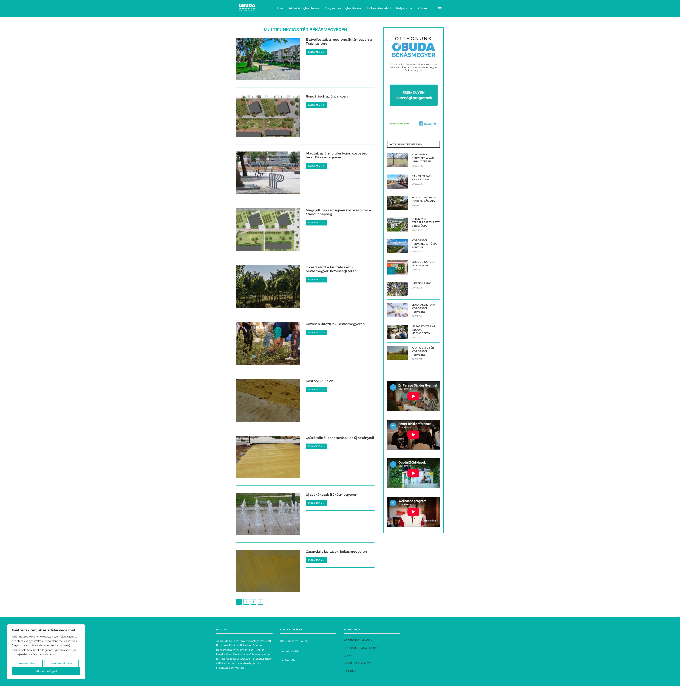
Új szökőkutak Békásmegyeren (331, 495)
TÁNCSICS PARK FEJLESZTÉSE (422, 178)
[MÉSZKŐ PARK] (397, 289)
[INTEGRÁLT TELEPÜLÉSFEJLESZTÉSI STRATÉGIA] (397, 224)
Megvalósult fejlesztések (343, 8)
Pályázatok (404, 8)
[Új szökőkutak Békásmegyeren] (268, 514)
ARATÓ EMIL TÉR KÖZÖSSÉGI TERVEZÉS (423, 351)
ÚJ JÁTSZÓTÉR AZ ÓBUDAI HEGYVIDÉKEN (423, 330)
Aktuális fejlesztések (304, 8)
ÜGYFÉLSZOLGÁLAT (357, 663)
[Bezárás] (82, 626)
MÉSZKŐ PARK (421, 283)
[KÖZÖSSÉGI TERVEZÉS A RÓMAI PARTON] (397, 246)
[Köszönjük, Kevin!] (268, 400)
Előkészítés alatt (379, 8)
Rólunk (423, 8)
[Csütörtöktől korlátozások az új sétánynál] (268, 457)
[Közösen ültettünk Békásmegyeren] (268, 343)
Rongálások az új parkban (327, 96)
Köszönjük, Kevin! (320, 381)
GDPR (348, 656)
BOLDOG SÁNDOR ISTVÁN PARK (423, 263)
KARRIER (350, 671)
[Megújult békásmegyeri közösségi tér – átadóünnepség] (268, 229)
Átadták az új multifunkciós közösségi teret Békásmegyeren (337, 155)
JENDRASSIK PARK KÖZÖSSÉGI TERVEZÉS (423, 308)
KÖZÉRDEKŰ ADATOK (358, 640)
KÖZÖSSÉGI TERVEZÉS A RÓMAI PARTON (424, 244)
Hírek (280, 8)
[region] (46, 651)
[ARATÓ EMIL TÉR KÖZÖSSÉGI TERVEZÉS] (397, 353)
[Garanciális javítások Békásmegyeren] (268, 571)
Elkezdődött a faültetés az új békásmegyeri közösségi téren (331, 269)
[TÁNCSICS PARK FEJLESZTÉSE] (397, 182)
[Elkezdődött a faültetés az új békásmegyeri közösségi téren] (268, 286)
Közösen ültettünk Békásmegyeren (335, 324)
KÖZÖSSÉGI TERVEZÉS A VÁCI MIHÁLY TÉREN (423, 158)
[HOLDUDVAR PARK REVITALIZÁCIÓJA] (397, 203)
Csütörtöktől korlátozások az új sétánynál (340, 438)
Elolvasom (315, 52)
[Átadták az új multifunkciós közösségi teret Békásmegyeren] (268, 173)
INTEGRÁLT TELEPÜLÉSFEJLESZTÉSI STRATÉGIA (426, 222)
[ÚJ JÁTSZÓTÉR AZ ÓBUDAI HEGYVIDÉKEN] (397, 332)
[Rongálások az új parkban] (268, 116)
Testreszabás (27, 663)
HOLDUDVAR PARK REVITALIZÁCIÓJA (424, 199)
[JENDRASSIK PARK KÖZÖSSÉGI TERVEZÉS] (397, 310)
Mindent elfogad (46, 671)
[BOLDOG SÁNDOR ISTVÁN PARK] (397, 267)
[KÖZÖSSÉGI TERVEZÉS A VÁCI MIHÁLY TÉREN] (397, 160)
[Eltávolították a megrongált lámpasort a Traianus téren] (268, 59)
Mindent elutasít (61, 663)
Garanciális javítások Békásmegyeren (336, 552)
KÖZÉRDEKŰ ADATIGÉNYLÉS (363, 648)
